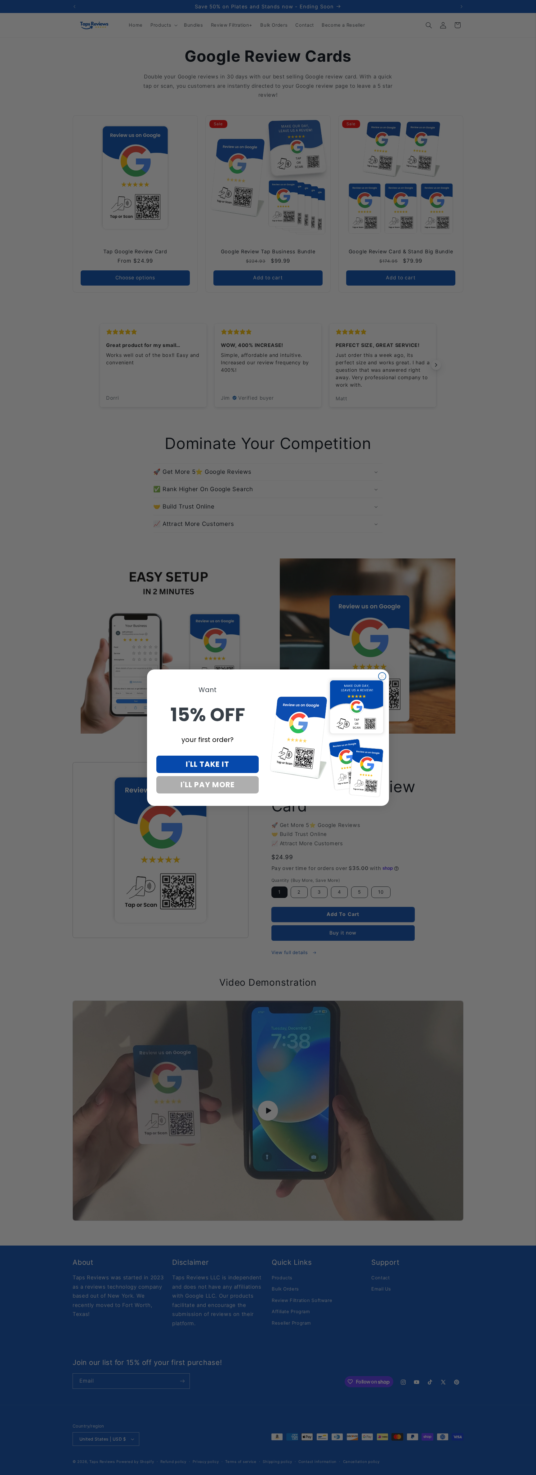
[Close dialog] (382, 676)
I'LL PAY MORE (208, 785)
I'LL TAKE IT (207, 764)
